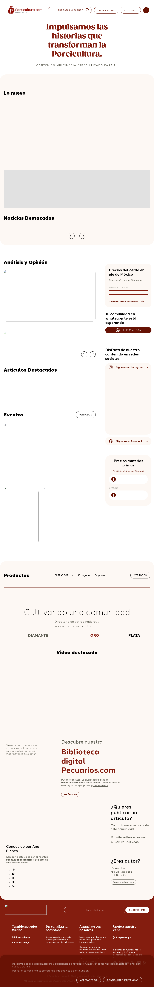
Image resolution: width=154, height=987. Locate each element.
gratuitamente (99, 785)
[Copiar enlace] (14, 870)
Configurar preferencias (122, 980)
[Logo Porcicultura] (25, 14)
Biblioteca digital (21, 937)
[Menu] (146, 10)
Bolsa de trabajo (20, 942)
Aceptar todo (88, 980)
